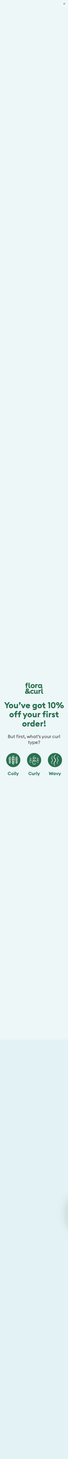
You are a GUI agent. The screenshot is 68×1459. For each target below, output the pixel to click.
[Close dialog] (64, 3)
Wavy (55, 773)
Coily (13, 773)
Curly (34, 773)
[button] (13, 760)
